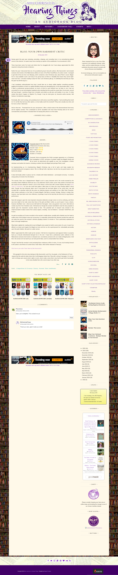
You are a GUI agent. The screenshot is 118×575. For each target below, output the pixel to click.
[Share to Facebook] (62, 264)
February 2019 (86, 375)
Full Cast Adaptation (94, 205)
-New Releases (93, 126)
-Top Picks (93, 134)
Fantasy (36, 268)
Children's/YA (93, 171)
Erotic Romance (93, 194)
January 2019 (86, 377)
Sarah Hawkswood (91, 435)
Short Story (93, 280)
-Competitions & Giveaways (24, 268)
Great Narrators (93, 209)
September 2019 (86, 359)
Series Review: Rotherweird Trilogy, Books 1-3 (97, 312)
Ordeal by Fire (90, 434)
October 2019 (86, 357)
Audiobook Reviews (93, 164)
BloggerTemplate (47, 571)
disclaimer (54, 44)
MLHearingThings (25, 322)
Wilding (90, 449)
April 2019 (85, 370)
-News (94, 130)
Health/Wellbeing (93, 212)
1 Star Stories (93, 141)
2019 (83, 350)
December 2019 (86, 353)
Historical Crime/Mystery (93, 216)
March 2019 (85, 373)
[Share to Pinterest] (69, 264)
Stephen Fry (90, 469)
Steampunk (93, 287)
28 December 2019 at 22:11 (26, 324)
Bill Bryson (91, 461)
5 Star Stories (93, 156)
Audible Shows (93, 160)
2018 (83, 379)
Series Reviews (93, 269)
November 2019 (86, 355)
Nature (93, 246)
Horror (93, 231)
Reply (71, 317)
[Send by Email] (72, 264)
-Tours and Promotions (94, 137)
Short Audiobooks (50, 268)
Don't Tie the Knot (90, 442)
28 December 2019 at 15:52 (22, 310)
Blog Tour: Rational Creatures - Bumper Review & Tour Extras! (97, 335)
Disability (93, 182)
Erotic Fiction (93, 190)
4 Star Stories (93, 152)
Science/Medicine (93, 261)
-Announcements (93, 115)
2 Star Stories (93, 145)
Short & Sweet (93, 272)
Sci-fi (93, 257)
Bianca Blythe (91, 443)
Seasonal (41, 268)
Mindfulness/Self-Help (93, 239)
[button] (8, 60)
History (93, 227)
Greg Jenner (94, 428)
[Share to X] (65, 264)
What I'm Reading (93, 416)
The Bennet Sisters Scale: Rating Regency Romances (96, 304)
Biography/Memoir (93, 167)
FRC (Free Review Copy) (93, 201)
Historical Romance (93, 224)
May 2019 (85, 368)
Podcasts (93, 254)
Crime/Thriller (93, 179)
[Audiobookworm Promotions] (93, 528)
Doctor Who (93, 186)
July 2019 (84, 364)
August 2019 (85, 361)
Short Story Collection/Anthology (93, 284)
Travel (93, 291)
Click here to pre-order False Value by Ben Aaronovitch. (26, 248)
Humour (93, 235)
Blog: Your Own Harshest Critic (96, 320)
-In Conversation (93, 122)
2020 (83, 348)
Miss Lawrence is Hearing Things (31, 571)
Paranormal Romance (93, 250)
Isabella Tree (90, 451)
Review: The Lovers (94, 328)
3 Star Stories (93, 149)
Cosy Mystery (93, 175)
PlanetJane (19, 309)
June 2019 (85, 366)
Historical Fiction (94, 220)
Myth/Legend (93, 242)
